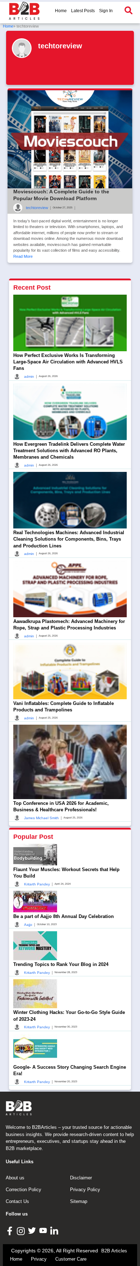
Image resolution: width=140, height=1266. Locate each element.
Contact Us (17, 1201)
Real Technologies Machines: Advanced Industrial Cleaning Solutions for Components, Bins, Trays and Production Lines (68, 539)
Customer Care (71, 1259)
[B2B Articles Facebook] (10, 1230)
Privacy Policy (85, 1189)
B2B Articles (114, 1250)
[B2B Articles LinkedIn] (55, 1230)
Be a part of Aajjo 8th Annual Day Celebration (63, 916)
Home (61, 10)
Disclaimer (81, 1177)
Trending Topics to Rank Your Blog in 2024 (60, 964)
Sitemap (78, 1201)
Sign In (106, 10)
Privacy (39, 1259)
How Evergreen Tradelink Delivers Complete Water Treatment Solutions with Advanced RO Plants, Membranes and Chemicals (69, 450)
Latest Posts (83, 10)
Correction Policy (23, 1189)
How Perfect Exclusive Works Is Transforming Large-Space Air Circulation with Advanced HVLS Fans (68, 362)
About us (15, 1177)
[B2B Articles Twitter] (33, 1230)
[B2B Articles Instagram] (22, 1230)
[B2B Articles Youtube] (44, 1230)
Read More (23, 256)
